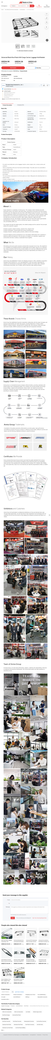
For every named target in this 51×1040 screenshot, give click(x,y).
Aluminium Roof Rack (18, 1024)
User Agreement (33, 1034)
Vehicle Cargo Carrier (37, 1011)
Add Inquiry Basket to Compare (25, 50)
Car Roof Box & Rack (30, 9)
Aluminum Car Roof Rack (7, 1027)
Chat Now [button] (38, 67)
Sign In (3, 98)
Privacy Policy (45, 1034)
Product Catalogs (20, 991)
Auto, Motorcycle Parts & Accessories (11, 9)
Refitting (27, 997)
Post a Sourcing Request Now (39, 918)
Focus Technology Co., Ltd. (17, 1034)
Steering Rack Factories (29, 1021)
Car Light (3, 997)
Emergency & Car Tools (30, 994)
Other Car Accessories (6, 1011)
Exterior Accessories (17, 994)
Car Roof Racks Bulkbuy (20, 1027)
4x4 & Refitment (16, 997)
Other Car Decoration (18, 1011)
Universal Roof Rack (16, 1015)
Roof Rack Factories (17, 1021)
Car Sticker (28, 1011)
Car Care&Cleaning (41, 994)
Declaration (39, 1034)
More (2, 1030)
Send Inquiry (13, 67)
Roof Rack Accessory (29, 1024)
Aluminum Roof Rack (6, 1024)
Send (13, 918)
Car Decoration (22, 9)
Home (2, 9)
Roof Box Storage (6, 1015)
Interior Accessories (5, 994)
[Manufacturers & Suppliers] (25, 2)
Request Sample (23, 70)
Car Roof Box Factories (41, 1021)
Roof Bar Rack (40, 1024)
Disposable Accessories (42, 997)
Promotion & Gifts (5, 999)
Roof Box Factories (6, 1021)
